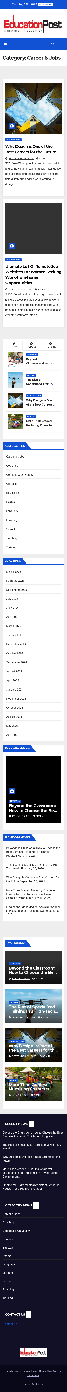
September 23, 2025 (21, 158)
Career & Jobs (13, 140)
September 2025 (16, 589)
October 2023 (14, 707)
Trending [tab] (51, 346)
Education (32, 355)
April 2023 (12, 734)
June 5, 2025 (20, 816)
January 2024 (14, 689)
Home (27, 1384)
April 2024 (12, 680)
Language (12, 511)
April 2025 (12, 617)
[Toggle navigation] (60, 44)
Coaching (12, 465)
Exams (10, 502)
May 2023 (12, 725)
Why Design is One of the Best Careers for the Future (39, 404)
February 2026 (15, 580)
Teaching (12, 538)
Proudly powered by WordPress (22, 1371)
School (31, 416)
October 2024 (14, 653)
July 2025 (12, 598)
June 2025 (12, 607)
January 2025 (14, 635)
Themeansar (33, 1375)
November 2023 (16, 698)
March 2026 (13, 571)
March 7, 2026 (21, 978)
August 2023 (14, 716)
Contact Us (10, 1324)
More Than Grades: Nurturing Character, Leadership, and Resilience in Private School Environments (31, 894)
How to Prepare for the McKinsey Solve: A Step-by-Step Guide (33, 810)
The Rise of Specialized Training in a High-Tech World (32, 1011)
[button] (52, 44)
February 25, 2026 (24, 1017)
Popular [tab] (32, 346)
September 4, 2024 (20, 289)
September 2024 (16, 662)
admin (43, 158)
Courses (11, 483)
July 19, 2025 (20, 1095)
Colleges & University (19, 474)
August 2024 (14, 671)
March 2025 (13, 626)
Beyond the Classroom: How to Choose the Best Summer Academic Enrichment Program (33, 852)
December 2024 (16, 644)
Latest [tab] (14, 346)
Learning (11, 520)
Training (31, 375)
